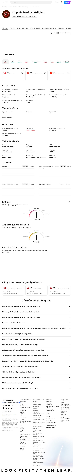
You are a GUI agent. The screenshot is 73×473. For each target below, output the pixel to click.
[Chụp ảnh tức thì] (51, 33)
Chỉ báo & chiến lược (51, 422)
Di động (22, 448)
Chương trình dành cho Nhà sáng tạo (52, 407)
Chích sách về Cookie (38, 456)
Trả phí (34, 403)
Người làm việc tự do (51, 425)
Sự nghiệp (35, 434)
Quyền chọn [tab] (61, 28)
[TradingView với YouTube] (9, 406)
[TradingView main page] (8, 400)
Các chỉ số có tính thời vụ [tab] (49, 28)
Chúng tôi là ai (36, 428)
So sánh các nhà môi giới (38, 413)
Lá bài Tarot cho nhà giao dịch (39, 443)
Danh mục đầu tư (24, 436)
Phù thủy (48, 424)
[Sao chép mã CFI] (55, 157)
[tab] (25, 166)
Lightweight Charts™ (65, 405)
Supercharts (23, 401)
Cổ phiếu (22, 405)
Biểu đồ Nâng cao (65, 407)
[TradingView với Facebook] (6, 406)
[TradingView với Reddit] (12, 408)
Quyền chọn (23, 439)
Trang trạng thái (36, 465)
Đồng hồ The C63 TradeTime (37, 445)
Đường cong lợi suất (24, 437)
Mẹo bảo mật (36, 461)
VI (57, 2)
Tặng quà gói (36, 406)
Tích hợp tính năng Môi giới (65, 416)
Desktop (22, 449)
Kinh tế (21, 427)
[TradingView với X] (3, 406)
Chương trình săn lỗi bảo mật (38, 463)
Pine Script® (23, 443)
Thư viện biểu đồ (65, 404)
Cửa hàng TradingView (38, 440)
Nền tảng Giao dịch (65, 408)
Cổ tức (21, 430)
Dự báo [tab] (38, 28)
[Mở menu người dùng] (61, 2)
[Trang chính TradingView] (6, 2)
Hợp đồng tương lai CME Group (38, 420)
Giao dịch (48, 415)
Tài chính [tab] (12, 28)
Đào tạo (48, 416)
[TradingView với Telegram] (6, 408)
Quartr (4, 428)
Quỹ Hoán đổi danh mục (25, 407)
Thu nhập (22, 428)
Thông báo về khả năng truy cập (38, 459)
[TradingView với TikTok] (9, 408)
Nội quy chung (49, 409)
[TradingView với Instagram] (12, 406)
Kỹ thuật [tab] (32, 28)
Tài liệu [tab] (18, 28)
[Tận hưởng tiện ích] (54, 33)
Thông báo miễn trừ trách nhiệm (39, 453)
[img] (34, 16)
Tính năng (35, 401)
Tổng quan (35, 410)
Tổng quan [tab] (5, 28)
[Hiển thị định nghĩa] (17, 89)
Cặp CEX (22, 412)
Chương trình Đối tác (65, 418)
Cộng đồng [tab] (25, 28)
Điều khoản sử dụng (37, 450)
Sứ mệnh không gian (37, 430)
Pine (21, 415)
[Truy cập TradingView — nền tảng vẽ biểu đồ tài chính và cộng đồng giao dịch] (8, 55)
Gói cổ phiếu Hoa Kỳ (37, 424)
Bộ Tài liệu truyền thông (38, 436)
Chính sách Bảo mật (37, 455)
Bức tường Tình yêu (50, 403)
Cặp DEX (22, 413)
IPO (21, 431)
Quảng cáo (63, 414)
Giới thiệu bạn (49, 404)
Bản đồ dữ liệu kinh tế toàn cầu (25, 441)
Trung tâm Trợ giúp (37, 433)
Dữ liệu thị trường (37, 404)
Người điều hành (50, 410)
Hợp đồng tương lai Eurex (39, 422)
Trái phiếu (22, 409)
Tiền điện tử (23, 410)
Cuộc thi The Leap (37, 415)
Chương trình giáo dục (65, 421)
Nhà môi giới (35, 412)
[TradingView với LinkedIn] (3, 408)
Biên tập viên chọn (50, 418)
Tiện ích (62, 402)
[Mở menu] (2, 2)
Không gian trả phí (50, 427)
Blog (34, 431)
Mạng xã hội (49, 401)
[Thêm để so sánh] (22, 73)
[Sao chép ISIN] (40, 157)
